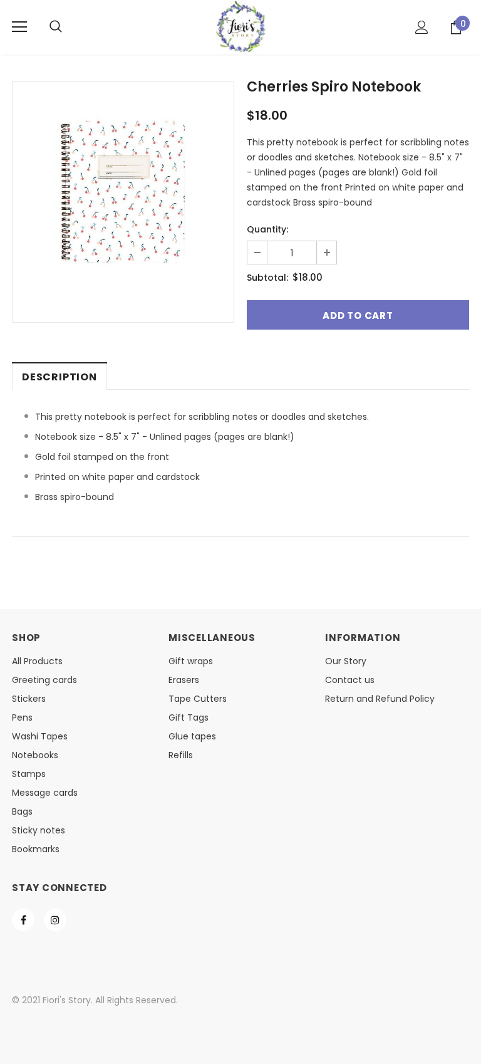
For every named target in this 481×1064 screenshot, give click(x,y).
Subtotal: (267, 277)
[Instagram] (55, 920)
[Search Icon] (55, 27)
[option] (123, 192)
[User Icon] (421, 27)
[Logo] (240, 27)
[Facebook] (23, 920)
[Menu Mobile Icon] (19, 26)
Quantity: (267, 229)
